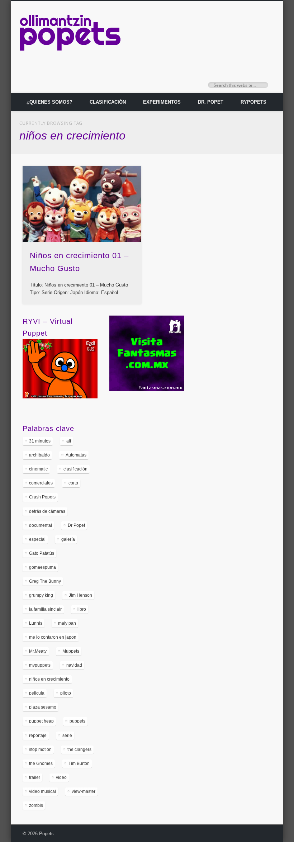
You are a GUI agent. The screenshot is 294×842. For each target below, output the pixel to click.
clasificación (75, 469)
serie (67, 735)
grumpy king (41, 595)
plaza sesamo (42, 707)
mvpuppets (40, 665)
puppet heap (41, 721)
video (61, 777)
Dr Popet (76, 525)
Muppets (70, 651)
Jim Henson (80, 595)
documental (40, 525)
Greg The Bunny (45, 581)
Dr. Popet (210, 102)
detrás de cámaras (47, 511)
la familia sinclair (45, 609)
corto (73, 483)
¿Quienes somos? (49, 102)
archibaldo (39, 455)
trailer (34, 777)
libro (81, 609)
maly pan (67, 623)
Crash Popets (42, 497)
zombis (36, 805)
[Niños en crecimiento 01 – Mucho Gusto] (82, 204)
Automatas (76, 455)
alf (68, 441)
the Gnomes (41, 763)
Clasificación (108, 102)
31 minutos (40, 441)
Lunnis (35, 623)
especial (37, 539)
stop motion (40, 749)
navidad (74, 665)
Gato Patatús (41, 553)
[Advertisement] (241, 366)
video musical (42, 791)
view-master (83, 791)
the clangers (79, 749)
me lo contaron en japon (52, 637)
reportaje (38, 735)
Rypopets (253, 102)
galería (68, 539)
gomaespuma (42, 567)
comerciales (41, 483)
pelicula (36, 693)
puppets (77, 721)
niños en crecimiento (49, 679)
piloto (65, 693)
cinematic (38, 469)
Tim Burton (79, 763)
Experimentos (162, 102)
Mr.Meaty (38, 651)
